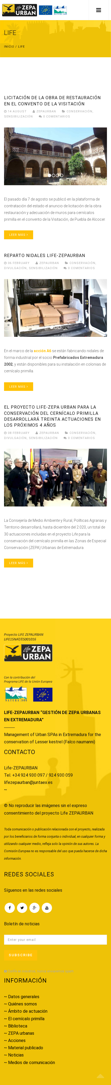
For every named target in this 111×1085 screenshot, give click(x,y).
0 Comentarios (56, 116)
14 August (17, 111)
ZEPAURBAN (45, 111)
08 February (19, 433)
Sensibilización (18, 116)
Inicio (9, 46)
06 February (19, 263)
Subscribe (21, 955)
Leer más (18, 235)
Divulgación (15, 268)
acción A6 (42, 351)
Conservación (79, 111)
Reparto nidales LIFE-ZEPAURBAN (44, 255)
